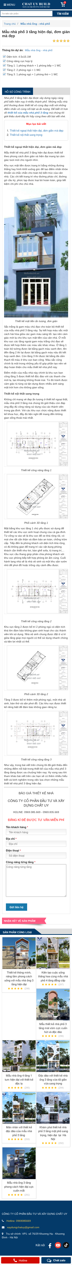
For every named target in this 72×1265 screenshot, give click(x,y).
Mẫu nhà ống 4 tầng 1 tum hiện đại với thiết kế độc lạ (19, 1079)
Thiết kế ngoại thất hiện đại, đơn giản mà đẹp (36, 130)
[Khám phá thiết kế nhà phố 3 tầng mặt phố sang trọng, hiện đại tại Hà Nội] (53, 1108)
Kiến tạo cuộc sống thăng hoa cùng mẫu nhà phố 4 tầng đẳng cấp (53, 976)
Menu (10, 4)
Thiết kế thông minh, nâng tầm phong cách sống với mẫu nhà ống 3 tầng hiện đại (18, 978)
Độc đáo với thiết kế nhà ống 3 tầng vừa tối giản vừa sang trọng (53, 1079)
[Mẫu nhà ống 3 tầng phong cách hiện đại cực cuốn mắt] (19, 1163)
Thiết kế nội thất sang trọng (26, 135)
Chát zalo (59, 1260)
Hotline (23, 1260)
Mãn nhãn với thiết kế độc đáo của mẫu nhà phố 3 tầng (19, 1131)
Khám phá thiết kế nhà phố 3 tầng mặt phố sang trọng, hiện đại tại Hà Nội (53, 1133)
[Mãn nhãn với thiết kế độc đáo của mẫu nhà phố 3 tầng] (19, 1108)
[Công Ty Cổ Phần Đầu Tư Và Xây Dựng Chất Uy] (36, 5)
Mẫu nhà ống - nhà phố (38, 50)
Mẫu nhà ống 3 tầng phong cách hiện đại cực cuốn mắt (19, 1186)
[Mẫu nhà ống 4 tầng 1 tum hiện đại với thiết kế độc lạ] (19, 1056)
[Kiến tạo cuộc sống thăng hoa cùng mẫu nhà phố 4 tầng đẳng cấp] (53, 953)
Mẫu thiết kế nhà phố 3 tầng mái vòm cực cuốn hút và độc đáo (53, 1028)
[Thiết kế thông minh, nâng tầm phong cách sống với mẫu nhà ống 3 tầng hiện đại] (19, 953)
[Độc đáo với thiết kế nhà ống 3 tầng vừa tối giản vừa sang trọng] (53, 1056)
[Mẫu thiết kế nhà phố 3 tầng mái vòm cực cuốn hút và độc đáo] (53, 1004)
